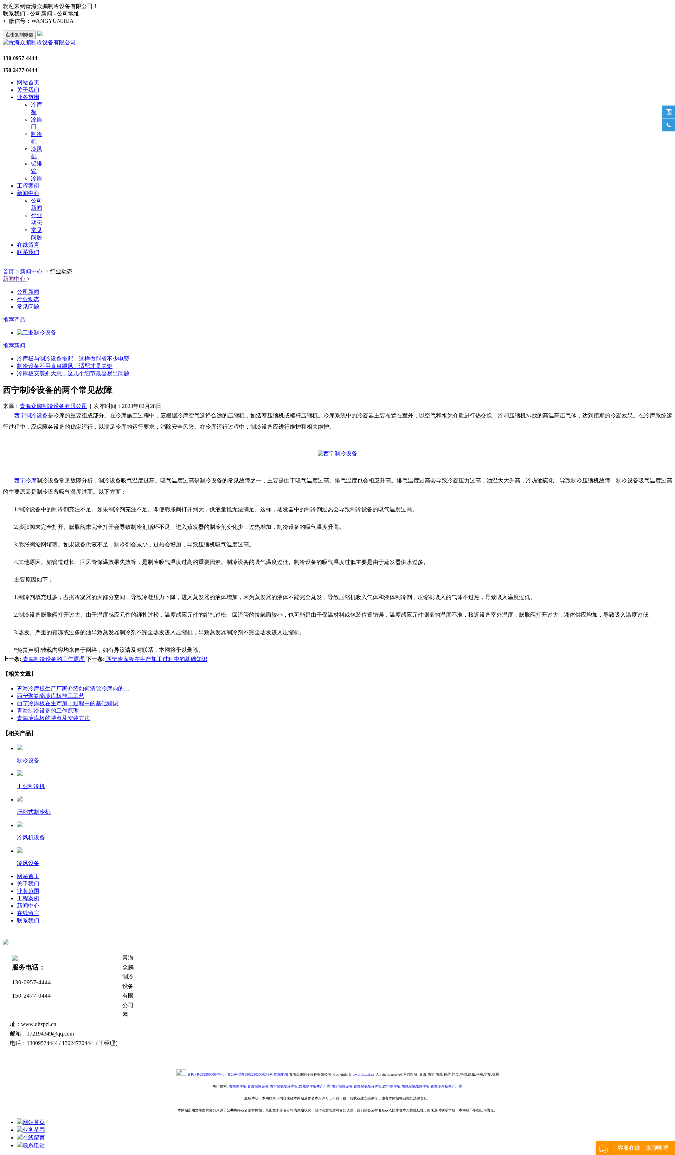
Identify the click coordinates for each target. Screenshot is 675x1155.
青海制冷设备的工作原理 (53, 659)
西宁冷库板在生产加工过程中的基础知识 (156, 659)
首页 (8, 271)
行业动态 (28, 299)
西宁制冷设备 (31, 415)
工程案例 (28, 186)
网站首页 (28, 82)
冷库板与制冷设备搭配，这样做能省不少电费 (73, 359)
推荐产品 (14, 320)
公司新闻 (28, 292)
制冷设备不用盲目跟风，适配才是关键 (64, 366)
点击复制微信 (19, 34)
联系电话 (33, 1145)
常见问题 (28, 307)
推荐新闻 (14, 346)
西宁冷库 (25, 481)
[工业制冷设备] (344, 333)
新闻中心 (28, 193)
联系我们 (28, 252)
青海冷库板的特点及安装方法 (53, 718)
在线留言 (28, 245)
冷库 (36, 178)
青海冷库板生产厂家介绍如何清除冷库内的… (73, 689)
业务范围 (28, 97)
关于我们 (28, 90)
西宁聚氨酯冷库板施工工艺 (50, 696)
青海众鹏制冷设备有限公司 (53, 406)
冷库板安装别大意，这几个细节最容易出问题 (73, 373)
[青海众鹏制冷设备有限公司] (39, 42)
